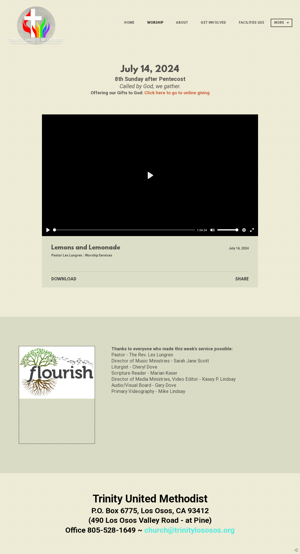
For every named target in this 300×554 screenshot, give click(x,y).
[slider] (124, 230)
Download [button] (63, 279)
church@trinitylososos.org (189, 530)
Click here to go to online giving (177, 92)
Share (242, 279)
